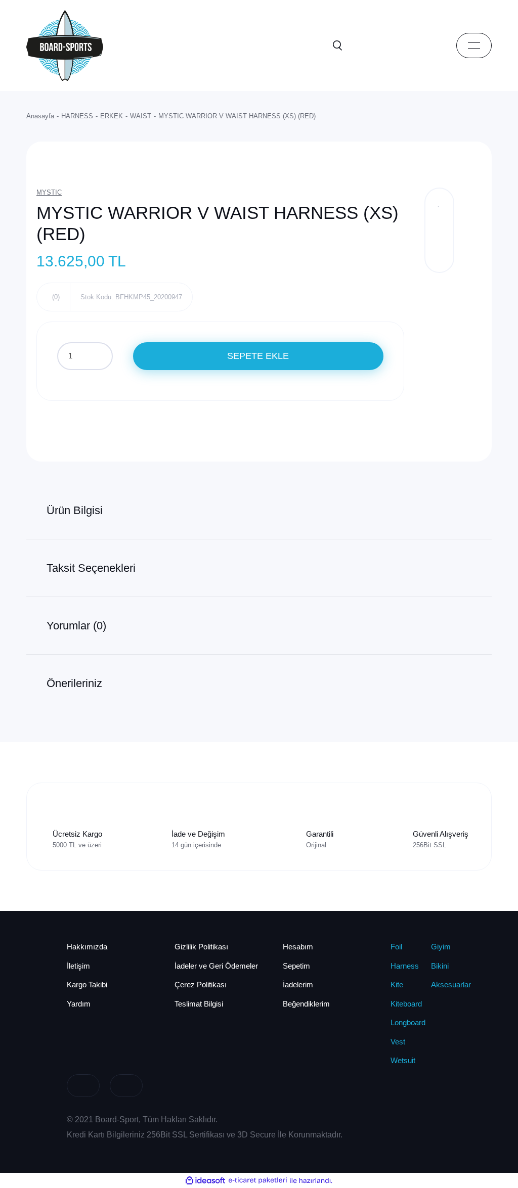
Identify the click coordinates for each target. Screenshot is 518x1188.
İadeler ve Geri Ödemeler (216, 966)
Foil (396, 946)
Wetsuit (403, 1060)
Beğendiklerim (306, 1003)
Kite (397, 984)
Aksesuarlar (451, 984)
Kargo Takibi (87, 984)
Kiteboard (406, 1003)
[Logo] (64, 45)
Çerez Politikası (201, 984)
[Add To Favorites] (439, 202)
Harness (405, 966)
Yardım (79, 1003)
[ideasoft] (205, 1180)
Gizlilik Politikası (201, 946)
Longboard (408, 1022)
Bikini (440, 966)
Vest (398, 1041)
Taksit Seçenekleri (91, 568)
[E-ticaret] (257, 1180)
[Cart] (428, 45)
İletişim (78, 966)
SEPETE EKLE (258, 356)
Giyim (441, 946)
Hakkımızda (87, 946)
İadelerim (298, 984)
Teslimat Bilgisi (199, 1003)
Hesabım (298, 946)
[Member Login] (383, 45)
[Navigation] (474, 45)
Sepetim (296, 966)
